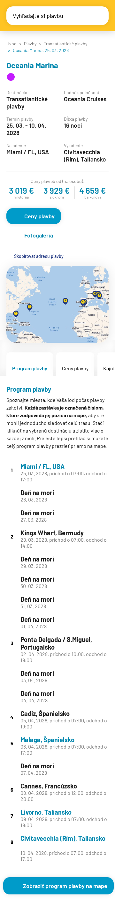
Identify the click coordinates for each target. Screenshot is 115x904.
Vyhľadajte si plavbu (38, 15)
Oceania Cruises (85, 98)
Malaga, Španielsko (47, 739)
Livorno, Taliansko (46, 812)
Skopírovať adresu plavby (39, 256)
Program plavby (29, 368)
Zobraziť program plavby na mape (65, 885)
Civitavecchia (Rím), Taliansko (62, 838)
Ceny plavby (39, 216)
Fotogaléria (38, 235)
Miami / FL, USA (42, 466)
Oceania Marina (32, 65)
